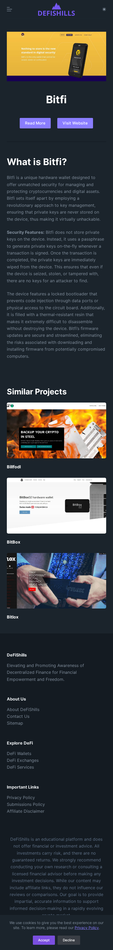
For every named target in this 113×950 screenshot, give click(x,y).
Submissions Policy (26, 804)
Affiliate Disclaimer (25, 811)
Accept (44, 940)
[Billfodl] (56, 430)
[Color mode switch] (104, 9)
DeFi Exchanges (23, 760)
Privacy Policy (87, 927)
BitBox (13, 542)
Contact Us (18, 716)
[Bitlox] (56, 581)
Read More (35, 123)
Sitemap (15, 723)
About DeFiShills (23, 709)
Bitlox (12, 617)
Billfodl (14, 466)
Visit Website (75, 123)
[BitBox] (56, 506)
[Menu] (9, 9)
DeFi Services (20, 767)
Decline (69, 940)
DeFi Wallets (19, 753)
